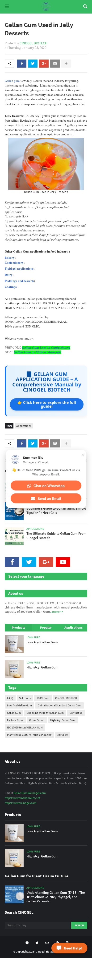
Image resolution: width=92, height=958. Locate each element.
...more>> (56, 611)
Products (18, 627)
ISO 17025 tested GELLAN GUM (25, 727)
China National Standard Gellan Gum (59, 705)
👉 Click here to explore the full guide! (46, 404)
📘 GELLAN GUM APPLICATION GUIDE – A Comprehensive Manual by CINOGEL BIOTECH (46, 381)
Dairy (9, 274)
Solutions (25, 698)
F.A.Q (10, 698)
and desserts (25, 280)
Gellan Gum (14, 712)
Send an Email (49, 498)
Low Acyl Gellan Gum (19, 705)
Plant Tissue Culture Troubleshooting (29, 735)
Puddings (11, 280)
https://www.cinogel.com (21, 803)
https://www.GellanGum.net (22, 798)
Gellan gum (12, 80)
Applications (23, 426)
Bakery (10, 257)
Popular (46, 627)
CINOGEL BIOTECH (33, 43)
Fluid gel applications (19, 268)
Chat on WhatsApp (49, 486)
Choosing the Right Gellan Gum (45, 712)
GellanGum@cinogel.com (29, 793)
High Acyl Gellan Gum (62, 720)
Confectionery (14, 262)
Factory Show (15, 720)
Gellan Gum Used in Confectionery (46, 348)
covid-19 (62, 735)
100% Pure (43, 698)
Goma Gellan (36, 720)
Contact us (76, 712)
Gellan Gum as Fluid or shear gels (37, 352)
